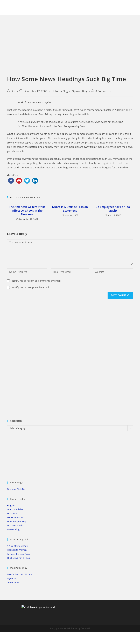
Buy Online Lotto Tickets (19, 574)
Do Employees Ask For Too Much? (112, 208)
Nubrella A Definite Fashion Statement (70, 208)
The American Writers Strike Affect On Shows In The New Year (27, 210)
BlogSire (11, 505)
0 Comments (102, 91)
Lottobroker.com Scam (18, 553)
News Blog (61, 91)
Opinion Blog (79, 91)
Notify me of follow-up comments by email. (36, 280)
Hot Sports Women (17, 549)
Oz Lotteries (13, 582)
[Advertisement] (70, 41)
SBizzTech (12, 513)
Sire (13, 91)
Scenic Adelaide (15, 517)
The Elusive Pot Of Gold (19, 557)
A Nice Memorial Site (17, 545)
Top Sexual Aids (15, 525)
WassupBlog (13, 529)
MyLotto (11, 578)
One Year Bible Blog (17, 489)
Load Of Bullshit (15, 509)
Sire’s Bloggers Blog (16, 521)
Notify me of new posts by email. (31, 287)
